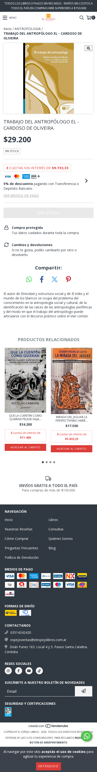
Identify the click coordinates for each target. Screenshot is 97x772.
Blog (52, 548)
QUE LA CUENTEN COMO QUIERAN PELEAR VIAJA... (25, 417)
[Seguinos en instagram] (8, 670)
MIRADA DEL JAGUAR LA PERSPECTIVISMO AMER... (72, 418)
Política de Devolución (22, 557)
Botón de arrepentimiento (48, 742)
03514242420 (20, 632)
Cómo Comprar (16, 538)
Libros (53, 519)
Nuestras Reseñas (18, 529)
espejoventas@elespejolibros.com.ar (38, 640)
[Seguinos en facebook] (18, 670)
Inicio (8, 28)
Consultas (56, 529)
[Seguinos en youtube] (28, 670)
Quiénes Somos (60, 538)
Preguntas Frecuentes (21, 548)
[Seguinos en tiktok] (39, 670)
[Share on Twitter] (54, 279)
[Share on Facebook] (41, 279)
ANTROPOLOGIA (28, 28)
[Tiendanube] (48, 727)
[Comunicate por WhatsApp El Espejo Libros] (86, 736)
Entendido (48, 766)
